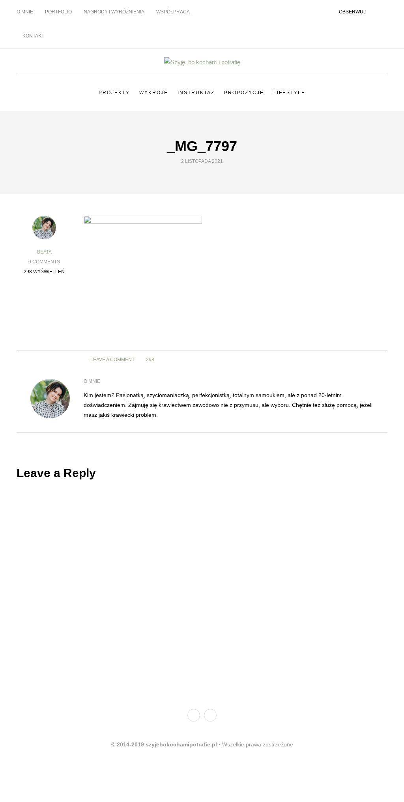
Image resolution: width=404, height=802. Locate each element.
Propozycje (244, 92)
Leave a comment (112, 359)
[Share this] (353, 360)
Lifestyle (289, 92)
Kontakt (33, 36)
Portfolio (58, 12)
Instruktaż (196, 92)
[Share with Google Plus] (373, 360)
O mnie (25, 12)
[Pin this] (44, 339)
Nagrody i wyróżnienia (114, 12)
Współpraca (173, 12)
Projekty (114, 92)
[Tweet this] (363, 360)
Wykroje (153, 92)
